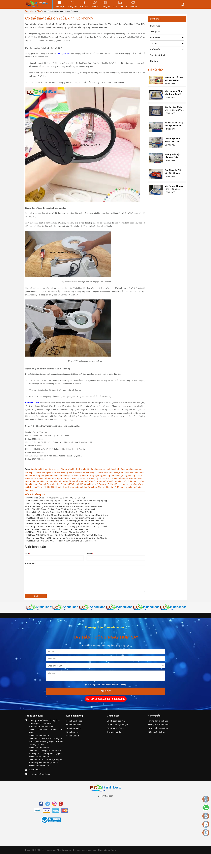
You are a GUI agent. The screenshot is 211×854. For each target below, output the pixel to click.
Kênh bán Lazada (74, 724)
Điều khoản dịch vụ (156, 732)
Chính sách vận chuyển (117, 724)
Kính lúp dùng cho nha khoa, (46, 475)
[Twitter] (47, 804)
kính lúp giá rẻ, (67, 475)
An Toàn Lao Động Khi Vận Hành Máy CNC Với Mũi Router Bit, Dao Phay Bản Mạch (64, 506)
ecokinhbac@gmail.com (39, 774)
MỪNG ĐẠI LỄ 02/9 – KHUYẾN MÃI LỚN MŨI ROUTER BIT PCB (56, 498)
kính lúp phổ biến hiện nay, (115, 475)
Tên (27, 553)
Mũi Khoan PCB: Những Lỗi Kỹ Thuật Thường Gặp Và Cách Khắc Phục (58, 532)
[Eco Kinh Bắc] (37, 3)
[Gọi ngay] (205, 816)
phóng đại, (55, 484)
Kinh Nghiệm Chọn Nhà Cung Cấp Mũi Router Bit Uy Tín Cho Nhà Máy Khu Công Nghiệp (66, 500)
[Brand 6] (119, 607)
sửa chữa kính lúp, (79, 487)
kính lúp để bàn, (44, 478)
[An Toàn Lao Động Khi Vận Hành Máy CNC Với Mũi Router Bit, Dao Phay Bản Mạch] (156, 127)
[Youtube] (61, 804)
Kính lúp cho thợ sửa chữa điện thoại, (78, 473)
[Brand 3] (38, 607)
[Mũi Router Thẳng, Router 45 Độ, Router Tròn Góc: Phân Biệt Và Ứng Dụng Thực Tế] (156, 190)
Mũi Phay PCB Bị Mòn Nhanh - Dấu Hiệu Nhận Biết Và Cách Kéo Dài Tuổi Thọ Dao (64, 535)
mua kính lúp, (43, 481)
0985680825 (34, 770)
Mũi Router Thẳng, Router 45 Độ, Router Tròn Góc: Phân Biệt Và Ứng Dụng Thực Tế (65, 518)
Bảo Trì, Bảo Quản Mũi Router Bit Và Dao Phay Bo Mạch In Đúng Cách (58, 503)
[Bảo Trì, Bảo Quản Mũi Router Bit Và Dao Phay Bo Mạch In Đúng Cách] (156, 111)
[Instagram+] (54, 804)
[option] (38, 607)
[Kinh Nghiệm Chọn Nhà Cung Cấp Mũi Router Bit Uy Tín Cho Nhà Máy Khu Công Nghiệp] (156, 95)
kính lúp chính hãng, (116, 469)
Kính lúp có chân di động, (107, 473)
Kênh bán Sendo (73, 728)
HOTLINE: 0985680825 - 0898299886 (105, 699)
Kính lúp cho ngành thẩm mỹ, (47, 473)
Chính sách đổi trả (115, 728)
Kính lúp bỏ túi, (83, 469)
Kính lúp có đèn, (127, 473)
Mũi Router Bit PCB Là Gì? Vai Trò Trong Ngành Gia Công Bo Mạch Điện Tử (61, 541)
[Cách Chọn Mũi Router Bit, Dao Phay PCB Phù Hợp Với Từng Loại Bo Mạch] (156, 142)
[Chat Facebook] (205, 824)
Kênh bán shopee (74, 721)
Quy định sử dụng (115, 732)
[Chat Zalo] (205, 832)
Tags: (28, 469)
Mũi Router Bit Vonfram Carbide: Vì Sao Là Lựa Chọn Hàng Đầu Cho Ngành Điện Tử (64, 523)
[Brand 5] (92, 607)
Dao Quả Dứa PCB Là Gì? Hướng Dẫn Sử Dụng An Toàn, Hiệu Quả (57, 529)
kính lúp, (72, 469)
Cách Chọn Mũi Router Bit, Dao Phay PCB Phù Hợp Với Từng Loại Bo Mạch (60, 509)
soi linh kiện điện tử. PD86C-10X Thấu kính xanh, (47, 487)
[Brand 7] (145, 607)
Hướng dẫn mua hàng (158, 721)
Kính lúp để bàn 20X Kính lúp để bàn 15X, (91, 478)
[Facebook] (41, 804)
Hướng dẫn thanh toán (158, 724)
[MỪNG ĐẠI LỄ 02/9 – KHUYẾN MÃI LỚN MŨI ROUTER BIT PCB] (156, 80)
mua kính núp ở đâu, (59, 481)
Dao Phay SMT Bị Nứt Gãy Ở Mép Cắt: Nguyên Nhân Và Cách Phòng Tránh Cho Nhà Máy (67, 515)
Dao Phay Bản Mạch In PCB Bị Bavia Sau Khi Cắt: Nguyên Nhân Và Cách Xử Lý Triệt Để (66, 526)
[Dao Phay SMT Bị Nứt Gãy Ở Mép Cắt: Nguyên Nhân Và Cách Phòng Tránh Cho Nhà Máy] (156, 174)
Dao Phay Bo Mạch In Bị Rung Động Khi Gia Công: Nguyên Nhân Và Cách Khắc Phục (65, 521)
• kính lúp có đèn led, (115, 487)
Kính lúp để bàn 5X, (120, 478)
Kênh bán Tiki (72, 732)
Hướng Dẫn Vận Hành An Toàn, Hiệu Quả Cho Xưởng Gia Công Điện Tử (59, 512)
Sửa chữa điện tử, (96, 487)
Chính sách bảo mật (116, 721)
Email (90, 553)
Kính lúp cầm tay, (98, 469)
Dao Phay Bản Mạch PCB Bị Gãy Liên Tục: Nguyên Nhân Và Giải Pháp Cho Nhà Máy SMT (67, 538)
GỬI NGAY (106, 691)
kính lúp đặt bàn (63, 53)
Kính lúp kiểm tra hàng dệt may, (88, 475)
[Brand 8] (172, 607)
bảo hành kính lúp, (40, 469)
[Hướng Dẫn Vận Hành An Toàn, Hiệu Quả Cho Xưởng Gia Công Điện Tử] (156, 158)
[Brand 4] (65, 607)
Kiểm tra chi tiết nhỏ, (58, 469)
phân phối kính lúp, (88, 481)
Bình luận (30, 563)
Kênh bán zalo (72, 736)
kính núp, (133, 478)
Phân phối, (74, 481)
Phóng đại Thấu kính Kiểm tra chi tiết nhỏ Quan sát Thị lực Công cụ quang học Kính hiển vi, (102, 484)
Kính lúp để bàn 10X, (62, 478)
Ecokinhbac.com (32, 403)
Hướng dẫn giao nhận (158, 728)
